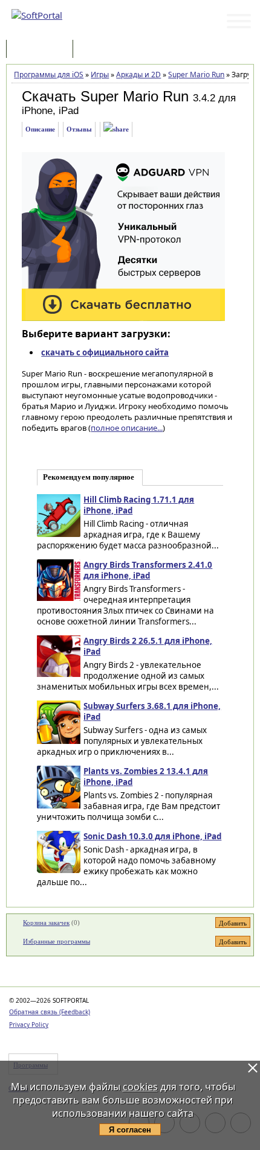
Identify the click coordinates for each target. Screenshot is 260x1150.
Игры (100, 74)
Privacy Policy (28, 1024)
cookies (140, 1086)
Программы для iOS (48, 74)
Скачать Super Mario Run (105, 96)
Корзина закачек (46, 922)
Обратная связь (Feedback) (49, 1012)
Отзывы (79, 129)
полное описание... (127, 427)
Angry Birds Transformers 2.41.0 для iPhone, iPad (147, 570)
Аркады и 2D (138, 74)
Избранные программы (56, 941)
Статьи (102, 50)
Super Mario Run (196, 74)
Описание (40, 129)
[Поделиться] (116, 129)
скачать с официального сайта (105, 352)
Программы (42, 50)
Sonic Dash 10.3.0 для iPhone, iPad (152, 836)
